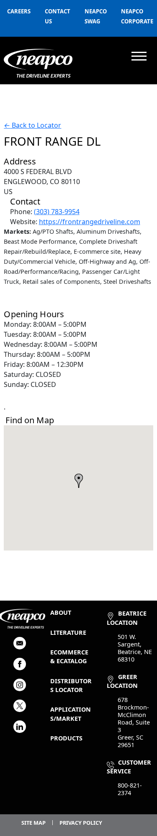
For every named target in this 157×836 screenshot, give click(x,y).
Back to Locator (32, 125)
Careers (19, 11)
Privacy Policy (80, 822)
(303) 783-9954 (57, 211)
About (60, 612)
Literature (68, 632)
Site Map (33, 822)
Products (66, 738)
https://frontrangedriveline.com (89, 221)
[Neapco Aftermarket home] (38, 63)
